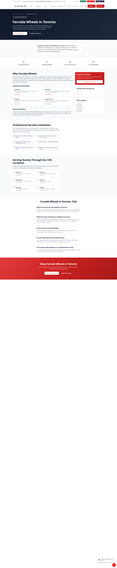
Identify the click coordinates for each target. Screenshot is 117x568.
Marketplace (37, 6)
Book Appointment (100, 1)
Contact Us (75, 6)
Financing (82, 6)
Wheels (18, 14)
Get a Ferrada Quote (19, 33)
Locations (53, 6)
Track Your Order (91, 1)
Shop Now (100, 6)
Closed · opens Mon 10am (28, 1)
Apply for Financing (36, 33)
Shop (31, 6)
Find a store (76, 1)
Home (14, 14)
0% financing (83, 1)
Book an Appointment (90, 81)
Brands (22, 14)
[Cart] (86, 6)
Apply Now (79, 94)
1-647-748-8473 (17, 1)
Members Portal (61, 6)
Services (45, 6)
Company (69, 6)
